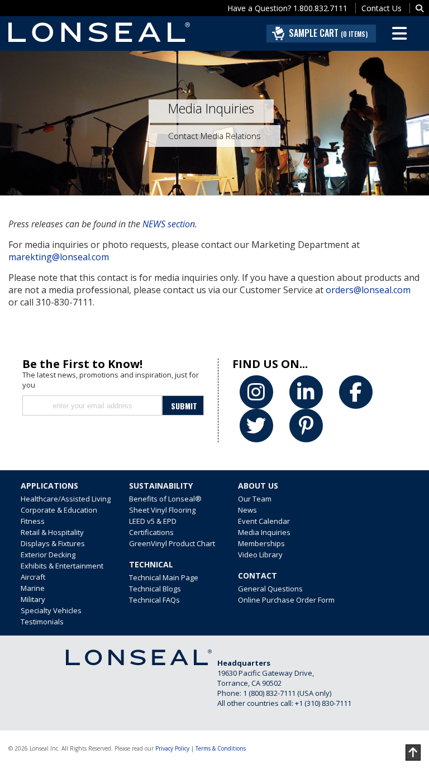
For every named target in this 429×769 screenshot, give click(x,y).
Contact (257, 575)
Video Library (260, 555)
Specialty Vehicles (51, 610)
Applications (49, 485)
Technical (151, 564)
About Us (258, 485)
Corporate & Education (59, 510)
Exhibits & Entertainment (62, 566)
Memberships (261, 543)
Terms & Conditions (221, 748)
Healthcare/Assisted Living (66, 499)
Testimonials (42, 622)
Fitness (33, 521)
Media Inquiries (264, 532)
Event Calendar (264, 521)
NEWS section (168, 224)
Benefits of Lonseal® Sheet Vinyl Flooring (165, 504)
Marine (33, 588)
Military (33, 599)
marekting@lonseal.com (58, 257)
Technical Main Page (163, 577)
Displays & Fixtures (53, 543)
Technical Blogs (155, 589)
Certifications (151, 532)
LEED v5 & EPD (153, 521)
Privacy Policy (172, 748)
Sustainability (161, 485)
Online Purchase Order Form (286, 600)
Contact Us (381, 8)
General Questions (270, 589)
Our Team (254, 499)
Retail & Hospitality (52, 532)
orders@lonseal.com (368, 290)
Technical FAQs (154, 600)
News (247, 510)
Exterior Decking (48, 555)
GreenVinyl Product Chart (172, 543)
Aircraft (33, 577)
